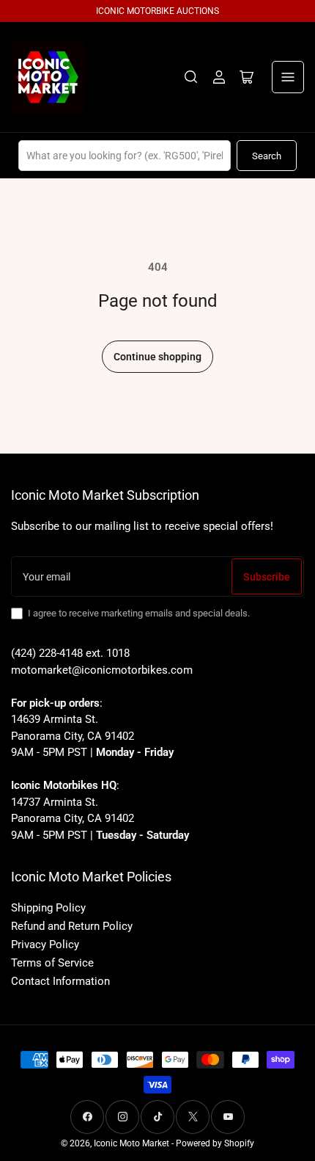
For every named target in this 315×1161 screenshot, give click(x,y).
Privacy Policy (45, 944)
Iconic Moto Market (131, 1143)
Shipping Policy (48, 907)
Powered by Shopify (215, 1143)
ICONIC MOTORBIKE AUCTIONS (157, 11)
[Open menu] (288, 77)
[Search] (191, 77)
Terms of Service (52, 962)
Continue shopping (157, 357)
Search (266, 155)
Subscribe (266, 577)
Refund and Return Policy (72, 926)
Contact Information (60, 981)
